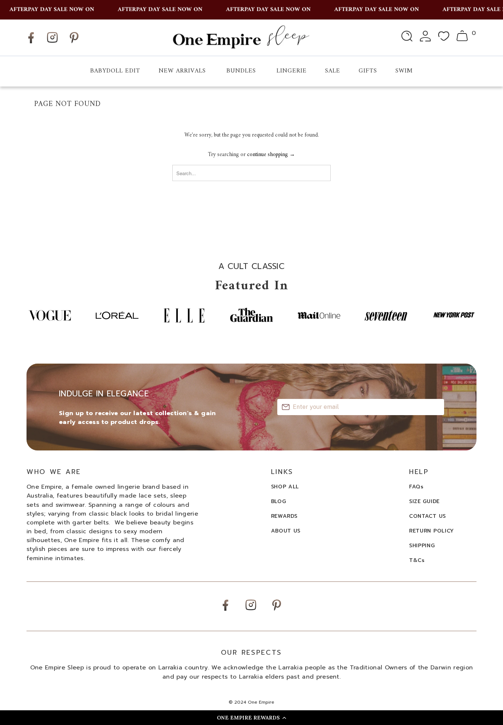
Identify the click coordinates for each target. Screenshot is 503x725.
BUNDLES (241, 71)
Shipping (422, 545)
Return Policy (431, 531)
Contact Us (427, 516)
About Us (286, 531)
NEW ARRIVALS (182, 71)
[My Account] (425, 38)
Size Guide (424, 501)
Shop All (285, 487)
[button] (251, 717)
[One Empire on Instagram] (52, 42)
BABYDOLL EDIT (115, 71)
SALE (332, 71)
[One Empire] (240, 37)
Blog (278, 501)
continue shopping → (271, 155)
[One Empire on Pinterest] (74, 43)
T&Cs (417, 560)
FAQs (416, 487)
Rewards (284, 516)
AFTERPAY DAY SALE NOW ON (46, 10)
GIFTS (368, 71)
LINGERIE (292, 71)
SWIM (404, 71)
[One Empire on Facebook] (31, 43)
